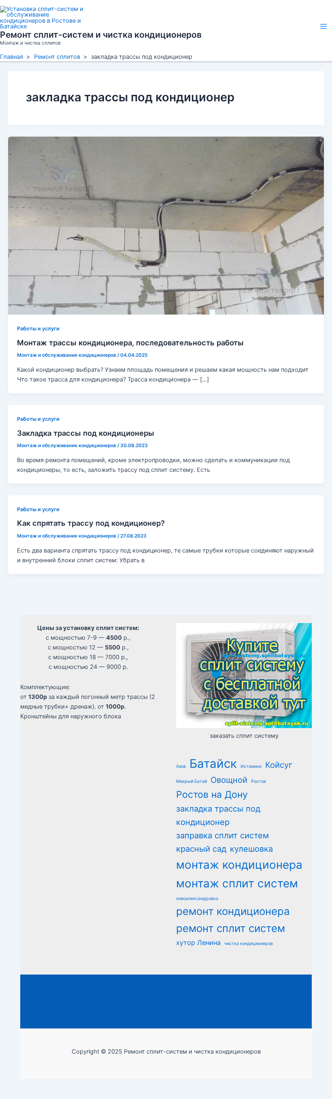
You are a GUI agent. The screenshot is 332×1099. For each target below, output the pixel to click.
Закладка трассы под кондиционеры (85, 432)
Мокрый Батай (191, 781)
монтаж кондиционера (239, 865)
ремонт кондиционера (232, 911)
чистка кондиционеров (248, 943)
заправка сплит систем (222, 835)
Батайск (213, 763)
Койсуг (278, 765)
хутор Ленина (198, 942)
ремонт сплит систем (230, 928)
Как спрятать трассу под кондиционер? (91, 522)
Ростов (258, 781)
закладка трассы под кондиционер (218, 815)
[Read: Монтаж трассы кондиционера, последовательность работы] (166, 225)
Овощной (229, 780)
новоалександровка (197, 898)
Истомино (251, 766)
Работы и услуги (38, 329)
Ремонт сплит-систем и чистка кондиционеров (101, 35)
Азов (181, 766)
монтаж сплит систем (237, 883)
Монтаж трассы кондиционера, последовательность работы (130, 342)
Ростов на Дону (212, 794)
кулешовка (251, 849)
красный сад (201, 849)
